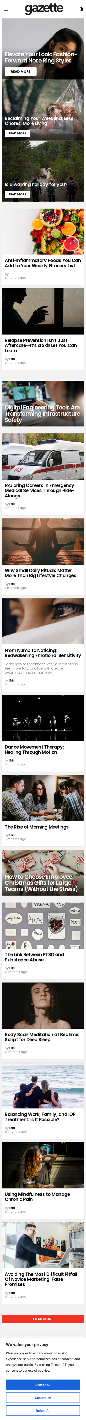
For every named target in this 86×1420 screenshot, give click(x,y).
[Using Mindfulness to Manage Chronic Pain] (43, 1165)
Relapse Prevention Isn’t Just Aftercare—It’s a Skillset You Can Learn (41, 345)
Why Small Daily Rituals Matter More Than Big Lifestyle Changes (40, 573)
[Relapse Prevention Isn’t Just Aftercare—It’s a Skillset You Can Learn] (43, 311)
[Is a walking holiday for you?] (43, 171)
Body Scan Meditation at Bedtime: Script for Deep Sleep (42, 1037)
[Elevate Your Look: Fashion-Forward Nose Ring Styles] (43, 49)
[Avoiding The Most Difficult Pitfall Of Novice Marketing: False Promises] (43, 1245)
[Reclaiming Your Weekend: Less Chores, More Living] (43, 110)
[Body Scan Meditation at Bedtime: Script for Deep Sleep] (43, 1006)
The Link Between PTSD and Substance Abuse (34, 957)
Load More (43, 1319)
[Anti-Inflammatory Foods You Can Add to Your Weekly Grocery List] (43, 232)
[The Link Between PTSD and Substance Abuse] (43, 926)
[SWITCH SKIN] (82, 9)
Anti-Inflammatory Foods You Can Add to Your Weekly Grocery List (43, 263)
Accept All (43, 1385)
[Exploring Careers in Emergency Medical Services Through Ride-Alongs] (43, 456)
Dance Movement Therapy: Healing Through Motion (34, 749)
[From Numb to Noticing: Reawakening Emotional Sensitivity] (43, 621)
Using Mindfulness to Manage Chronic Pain (37, 1197)
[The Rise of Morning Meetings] (43, 798)
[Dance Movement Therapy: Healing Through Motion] (43, 718)
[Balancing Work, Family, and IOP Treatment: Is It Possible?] (43, 1085)
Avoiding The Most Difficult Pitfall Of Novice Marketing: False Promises (41, 1279)
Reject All (43, 1411)
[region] (43, 1378)
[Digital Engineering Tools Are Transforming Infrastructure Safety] (43, 403)
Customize (43, 1398)
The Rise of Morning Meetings (37, 827)
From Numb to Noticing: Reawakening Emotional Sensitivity (43, 653)
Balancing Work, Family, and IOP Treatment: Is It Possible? (40, 1117)
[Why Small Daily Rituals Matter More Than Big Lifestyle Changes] (43, 541)
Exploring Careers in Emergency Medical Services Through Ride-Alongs (39, 490)
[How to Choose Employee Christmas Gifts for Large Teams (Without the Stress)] (43, 873)
